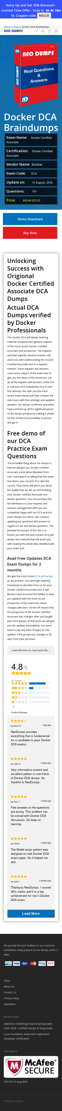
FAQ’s (7, 980)
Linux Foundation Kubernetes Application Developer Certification (26, 1036)
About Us (9, 986)
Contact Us (10, 992)
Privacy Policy (11, 998)
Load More (31, 913)
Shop (16, 26)
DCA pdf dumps (44, 576)
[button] (56, 31)
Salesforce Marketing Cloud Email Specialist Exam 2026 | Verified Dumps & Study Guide (28, 1026)
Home (7, 26)
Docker (37, 164)
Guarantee (10, 1004)
